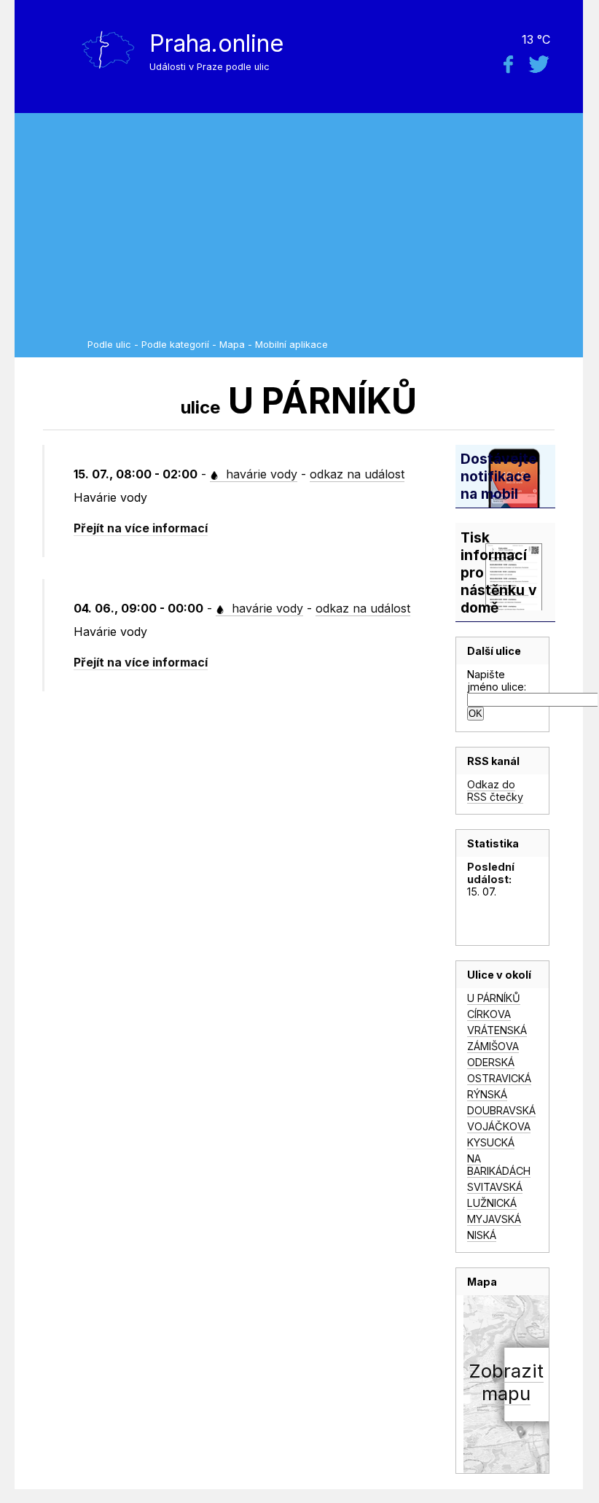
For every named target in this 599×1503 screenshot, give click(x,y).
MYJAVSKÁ (494, 1219)
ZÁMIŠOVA (493, 1046)
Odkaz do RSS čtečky (495, 790)
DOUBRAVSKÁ (501, 1110)
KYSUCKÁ (490, 1142)
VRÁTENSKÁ (497, 1030)
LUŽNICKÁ (492, 1203)
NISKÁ (481, 1235)
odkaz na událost (357, 474)
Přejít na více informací (141, 528)
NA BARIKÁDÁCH (499, 1164)
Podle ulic (109, 344)
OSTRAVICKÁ (499, 1078)
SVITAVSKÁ (494, 1187)
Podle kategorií (175, 344)
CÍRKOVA (489, 1014)
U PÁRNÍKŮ (493, 998)
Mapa (232, 344)
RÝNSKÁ (487, 1094)
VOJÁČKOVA (499, 1126)
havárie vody (259, 474)
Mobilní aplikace (291, 344)
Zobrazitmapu (506, 1382)
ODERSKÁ (490, 1062)
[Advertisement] (331, 230)
